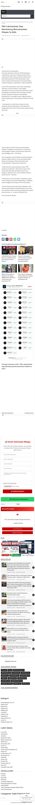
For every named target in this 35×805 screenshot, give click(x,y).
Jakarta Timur (25, 675)
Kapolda (4, 716)
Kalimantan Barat (16, 680)
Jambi (4, 678)
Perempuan (5, 755)
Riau (3, 765)
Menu (3, 11)
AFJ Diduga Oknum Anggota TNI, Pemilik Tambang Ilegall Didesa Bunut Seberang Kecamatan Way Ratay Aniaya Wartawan (18, 621)
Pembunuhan (6, 753)
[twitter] (7, 239)
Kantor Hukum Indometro (9, 749)
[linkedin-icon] (25, 2)
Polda (3, 757)
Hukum (4, 747)
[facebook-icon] (18, 2)
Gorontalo (25, 672)
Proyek (4, 761)
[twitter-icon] (22, 2)
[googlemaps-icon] (32, 2)
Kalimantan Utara (7, 683)
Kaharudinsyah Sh (7, 702)
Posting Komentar (25, 35)
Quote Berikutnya (17, 529)
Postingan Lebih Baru (7, 413)
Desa (3, 745)
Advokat (4, 734)
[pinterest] (11, 239)
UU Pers (3, 775)
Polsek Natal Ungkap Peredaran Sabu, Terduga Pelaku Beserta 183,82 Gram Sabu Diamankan (19, 647)
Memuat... (3, 798)
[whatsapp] (14, 239)
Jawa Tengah (22, 678)
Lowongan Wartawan (7, 781)
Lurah (3, 720)
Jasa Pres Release (6, 789)
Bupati (4, 706)
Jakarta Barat (14, 675)
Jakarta (5, 675)
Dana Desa (5, 743)
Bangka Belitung (19, 670)
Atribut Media (4, 785)
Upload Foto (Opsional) (9, 483)
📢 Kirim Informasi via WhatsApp (17, 499)
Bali (10, 670)
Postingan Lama (29, 413)
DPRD (4, 741)
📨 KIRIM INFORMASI (17, 491)
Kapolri (4, 704)
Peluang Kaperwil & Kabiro (9, 783)
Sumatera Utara (7, 767)
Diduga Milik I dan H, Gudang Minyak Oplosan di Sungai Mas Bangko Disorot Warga (18, 630)
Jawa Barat (12, 678)
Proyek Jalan (5, 763)
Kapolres (4, 708)
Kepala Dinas (6, 718)
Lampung (17, 683)
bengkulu (26, 683)
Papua (4, 751)
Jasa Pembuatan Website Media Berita (12, 787)
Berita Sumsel (6, 740)
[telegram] (18, 239)
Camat (4, 712)
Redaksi (3, 774)
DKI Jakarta (15, 672)
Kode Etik (3, 777)
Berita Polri (6, 738)
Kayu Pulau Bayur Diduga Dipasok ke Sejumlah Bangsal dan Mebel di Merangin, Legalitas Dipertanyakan (19, 612)
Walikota (4, 710)
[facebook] (3, 239)
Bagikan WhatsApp (17, 532)
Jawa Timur (5, 680)
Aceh (4, 670)
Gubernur (4, 714)
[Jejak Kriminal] (5, 7)
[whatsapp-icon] (29, 2)
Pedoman (3, 779)
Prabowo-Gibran (6, 722)
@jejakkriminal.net (10, 661)
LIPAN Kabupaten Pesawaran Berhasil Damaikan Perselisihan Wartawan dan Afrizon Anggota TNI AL (19, 639)
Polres (4, 759)
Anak (3, 736)
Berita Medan (6, 672)
